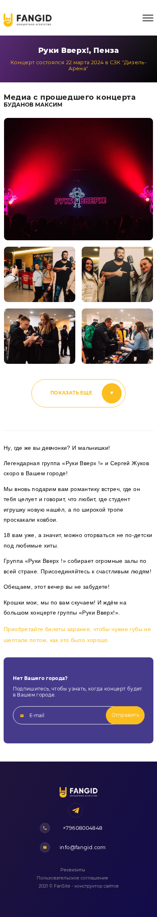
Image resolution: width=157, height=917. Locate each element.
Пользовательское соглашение (72, 878)
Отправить (125, 715)
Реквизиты (72, 870)
